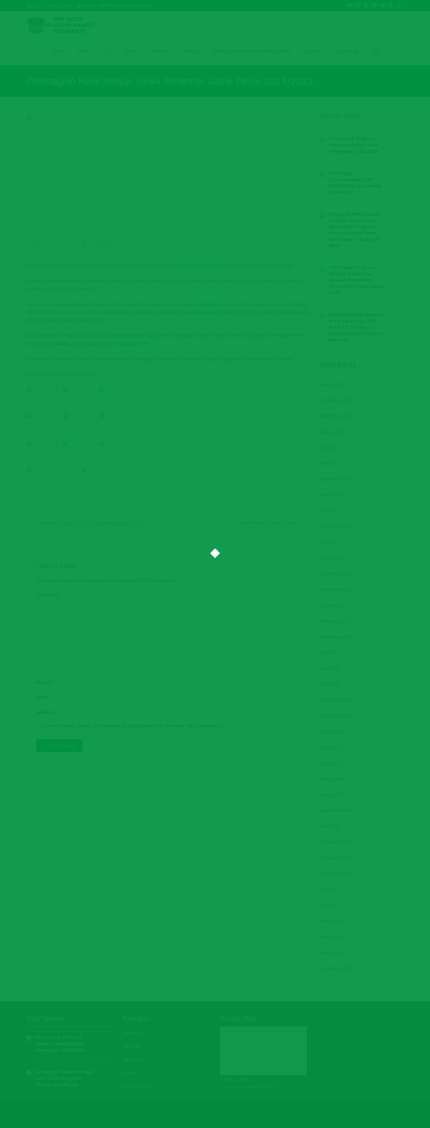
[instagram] (374, 8)
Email (44, 697)
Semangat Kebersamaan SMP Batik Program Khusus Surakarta (355, 182)
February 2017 (334, 937)
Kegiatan (132, 1046)
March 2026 (332, 384)
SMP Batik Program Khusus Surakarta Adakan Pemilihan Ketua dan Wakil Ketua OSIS (356, 280)
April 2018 (330, 826)
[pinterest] (391, 8)
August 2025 (332, 432)
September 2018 (336, 810)
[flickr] (358, 8)
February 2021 (334, 621)
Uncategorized (102, 244)
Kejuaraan (133, 1060)
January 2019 (333, 795)
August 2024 (332, 495)
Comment (47, 595)
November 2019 (336, 716)
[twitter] (350, 8)
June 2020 (330, 668)
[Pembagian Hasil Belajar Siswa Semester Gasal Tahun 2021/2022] (167, 171)
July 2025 (329, 448)
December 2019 (336, 700)
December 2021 (336, 574)
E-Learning (347, 51)
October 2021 (334, 605)
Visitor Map (238, 1018)
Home (57, 51)
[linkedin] (399, 8)
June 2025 (330, 463)
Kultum (130, 1073)
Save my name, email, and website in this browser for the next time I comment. (132, 726)
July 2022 (329, 542)
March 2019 (332, 779)
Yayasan (313, 51)
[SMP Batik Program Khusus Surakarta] (59, 23)
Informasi (159, 51)
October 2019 (334, 731)
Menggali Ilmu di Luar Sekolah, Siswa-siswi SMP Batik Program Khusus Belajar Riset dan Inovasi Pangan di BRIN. (354, 229)
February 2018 (334, 842)
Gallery (190, 51)
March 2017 (332, 921)
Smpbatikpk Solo (204, 265)
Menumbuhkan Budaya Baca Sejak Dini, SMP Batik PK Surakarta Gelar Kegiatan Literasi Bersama (356, 327)
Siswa (130, 51)
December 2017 (336, 858)
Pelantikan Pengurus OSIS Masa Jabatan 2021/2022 (86, 523)
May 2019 (330, 747)
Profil (82, 51)
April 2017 (330, 905)
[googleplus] (382, 8)
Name (45, 682)
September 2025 (336, 416)
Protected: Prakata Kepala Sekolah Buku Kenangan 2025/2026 (353, 144)
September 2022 (336, 526)
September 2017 (336, 873)
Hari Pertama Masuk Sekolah (271, 523)
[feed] (366, 8)
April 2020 (330, 684)
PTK (106, 51)
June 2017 (330, 889)
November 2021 (336, 589)
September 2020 (336, 637)
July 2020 (329, 652)
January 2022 (333, 558)
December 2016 (336, 968)
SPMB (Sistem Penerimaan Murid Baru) (251, 51)
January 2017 (333, 952)
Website (45, 712)
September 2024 (336, 479)
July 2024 (329, 511)
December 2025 (336, 400)
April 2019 (330, 763)
